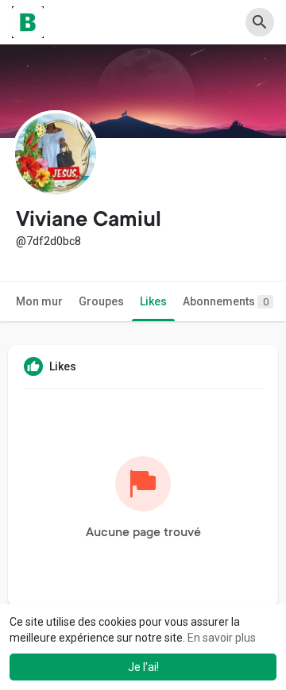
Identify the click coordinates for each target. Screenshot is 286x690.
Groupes (101, 301)
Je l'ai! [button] (143, 667)
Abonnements (226, 301)
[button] (259, 22)
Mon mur (39, 301)
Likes (153, 301)
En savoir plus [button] (221, 637)
